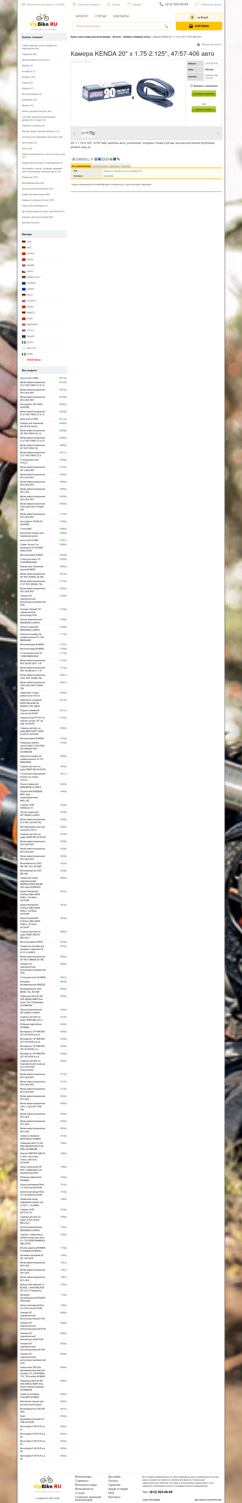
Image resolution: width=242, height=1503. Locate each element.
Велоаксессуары (86, 1484)
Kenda (29, 259)
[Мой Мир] (115, 158)
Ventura (30, 253)
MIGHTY (30, 312)
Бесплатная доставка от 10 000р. (46, 4)
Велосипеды (83, 1476)
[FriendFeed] (111, 158)
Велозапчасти (84, 1488)
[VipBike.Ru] (43, 20)
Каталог (82, 16)
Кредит (137, 4)
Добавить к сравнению (206, 85)
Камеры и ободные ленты (117, 170)
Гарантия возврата (89, 4)
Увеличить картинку (83, 62)
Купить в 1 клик (203, 109)
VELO (29, 294)
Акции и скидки (118, 1488)
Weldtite (30, 265)
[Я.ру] (92, 158)
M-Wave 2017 (33, 276)
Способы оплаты (100, 166)
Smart (29, 318)
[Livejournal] (118, 158)
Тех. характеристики (81, 166)
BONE (29, 353)
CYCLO (30, 330)
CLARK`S (31, 300)
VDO (29, 241)
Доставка (115, 166)
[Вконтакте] (96, 158)
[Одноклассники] (107, 158)
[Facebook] (100, 158)
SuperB (30, 336)
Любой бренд (33, 359)
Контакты (121, 16)
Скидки (116, 4)
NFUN (29, 342)
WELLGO (31, 347)
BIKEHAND (32, 324)
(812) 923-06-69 (176, 4)
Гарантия (126, 166)
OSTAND (31, 282)
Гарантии (114, 1484)
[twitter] (103, 158)
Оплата (113, 1480)
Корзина (202, 26)
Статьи (100, 16)
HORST (30, 288)
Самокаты (82, 1480)
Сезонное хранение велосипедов (88, 1498)
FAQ (111, 1492)
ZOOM (29, 306)
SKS (28, 247)
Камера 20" (136, 170)
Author (29, 270)
